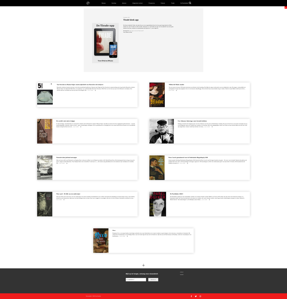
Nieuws (104, 3)
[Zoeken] (190, 3)
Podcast (163, 3)
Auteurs (124, 3)
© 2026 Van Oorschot (96, 296)
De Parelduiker (184, 3)
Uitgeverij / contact (137, 3)
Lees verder (90, 90)
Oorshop (114, 3)
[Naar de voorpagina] (87, 3)
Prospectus (152, 3)
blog (151, 28)
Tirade (172, 3)
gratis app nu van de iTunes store (136, 30)
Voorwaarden (88, 296)
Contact (181, 272)
